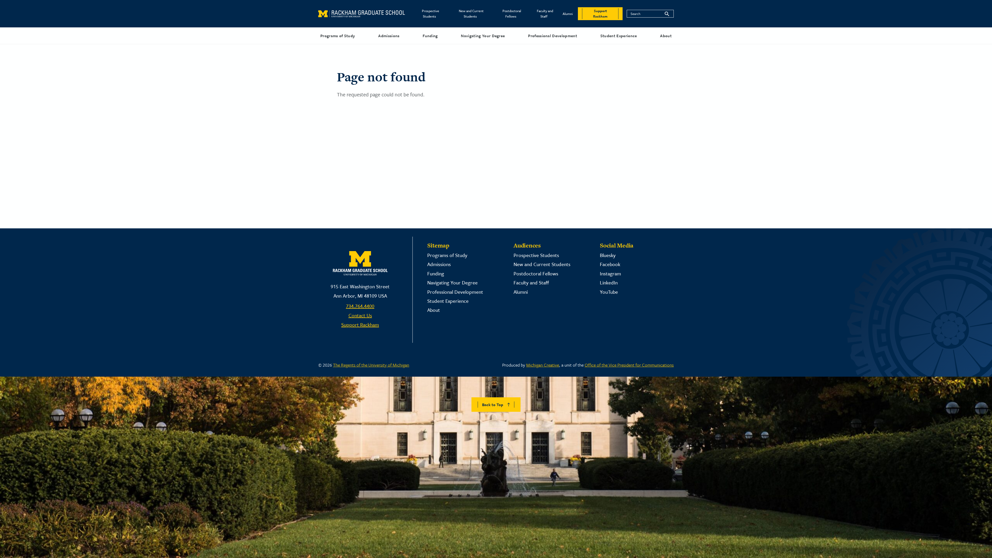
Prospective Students (430, 13)
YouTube (609, 291)
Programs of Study (337, 35)
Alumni (568, 13)
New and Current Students (471, 13)
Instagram (610, 273)
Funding (430, 35)
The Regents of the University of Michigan (371, 365)
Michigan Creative (542, 365)
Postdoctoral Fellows (511, 13)
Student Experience (618, 35)
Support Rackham (360, 324)
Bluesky (608, 255)
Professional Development (552, 35)
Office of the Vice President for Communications (629, 365)
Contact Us (360, 315)
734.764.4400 (360, 306)
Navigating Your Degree (483, 35)
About (666, 35)
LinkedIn (609, 282)
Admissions (388, 35)
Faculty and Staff (545, 13)
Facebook (610, 264)
